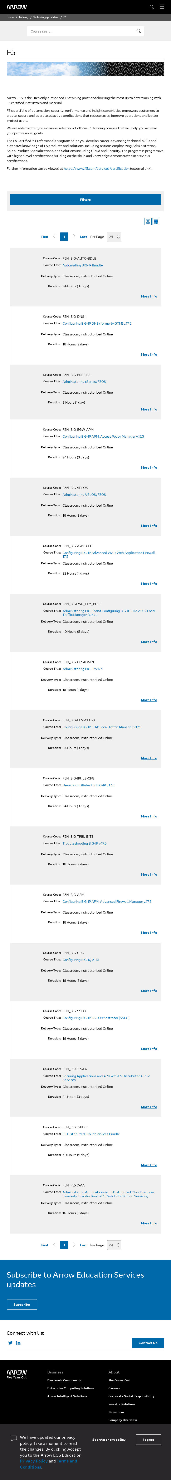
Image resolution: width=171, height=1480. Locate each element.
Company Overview (122, 1420)
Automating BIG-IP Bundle (83, 265)
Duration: (54, 286)
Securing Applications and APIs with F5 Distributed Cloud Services (106, 1078)
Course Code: (52, 258)
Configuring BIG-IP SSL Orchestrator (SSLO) (96, 1018)
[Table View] (155, 221)
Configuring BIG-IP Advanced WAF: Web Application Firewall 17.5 (109, 555)
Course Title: (52, 265)
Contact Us (148, 1343)
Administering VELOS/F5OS (84, 494)
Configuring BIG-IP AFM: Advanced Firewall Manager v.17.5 (107, 901)
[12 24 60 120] (115, 236)
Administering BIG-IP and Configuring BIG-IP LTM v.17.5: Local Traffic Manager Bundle (109, 613)
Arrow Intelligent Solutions (67, 1396)
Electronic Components (64, 1380)
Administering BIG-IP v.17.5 (83, 669)
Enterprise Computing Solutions (70, 1388)
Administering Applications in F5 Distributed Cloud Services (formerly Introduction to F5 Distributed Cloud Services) (109, 1194)
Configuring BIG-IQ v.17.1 (81, 960)
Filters (85, 199)
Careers (114, 1388)
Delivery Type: (51, 276)
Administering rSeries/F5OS (84, 381)
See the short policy (109, 1439)
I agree (148, 1439)
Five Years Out (119, 1380)
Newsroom (116, 1412)
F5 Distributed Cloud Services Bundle (91, 1134)
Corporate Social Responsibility (131, 1396)
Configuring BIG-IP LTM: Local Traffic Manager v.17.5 (102, 727)
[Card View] (148, 221)
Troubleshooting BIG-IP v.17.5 (85, 843)
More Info (149, 296)
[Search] (138, 31)
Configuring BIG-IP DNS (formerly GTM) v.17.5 (97, 323)
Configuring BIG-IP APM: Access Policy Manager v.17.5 (103, 436)
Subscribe (22, 1304)
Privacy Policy (34, 1461)
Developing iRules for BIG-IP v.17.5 (88, 785)
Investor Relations (121, 1404)
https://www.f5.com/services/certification (97, 168)
